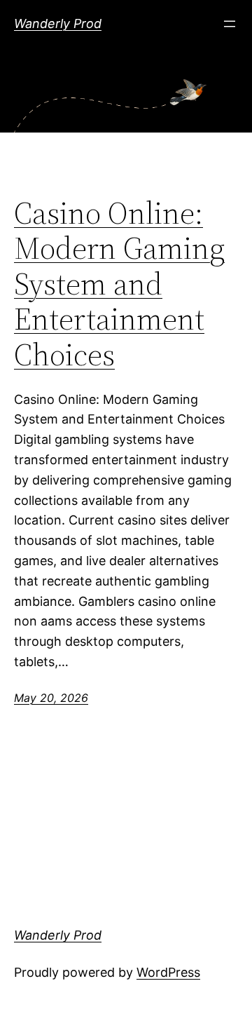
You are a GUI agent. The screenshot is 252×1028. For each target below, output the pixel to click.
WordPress (168, 972)
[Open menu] (229, 23)
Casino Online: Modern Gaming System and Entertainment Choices (119, 284)
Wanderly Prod (58, 23)
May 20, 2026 (51, 698)
